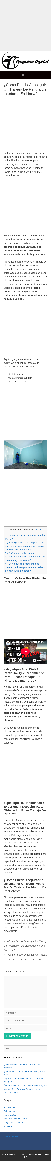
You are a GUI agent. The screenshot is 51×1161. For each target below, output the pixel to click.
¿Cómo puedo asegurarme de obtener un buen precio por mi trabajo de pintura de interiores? (25, 567)
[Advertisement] (25, 25)
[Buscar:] (25, 1049)
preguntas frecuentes (13, 1122)
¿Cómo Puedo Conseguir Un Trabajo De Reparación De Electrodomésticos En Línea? (25, 946)
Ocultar (38, 529)
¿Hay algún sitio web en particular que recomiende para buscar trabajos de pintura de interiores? (25, 546)
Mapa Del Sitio (11, 1136)
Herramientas (10, 1115)
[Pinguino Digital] (25, 61)
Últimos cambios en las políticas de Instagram (25, 1085)
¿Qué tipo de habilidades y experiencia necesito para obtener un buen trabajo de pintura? (25, 557)
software (8, 1126)
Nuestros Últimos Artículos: (16, 1119)
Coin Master (9, 1111)
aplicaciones (9, 1107)
